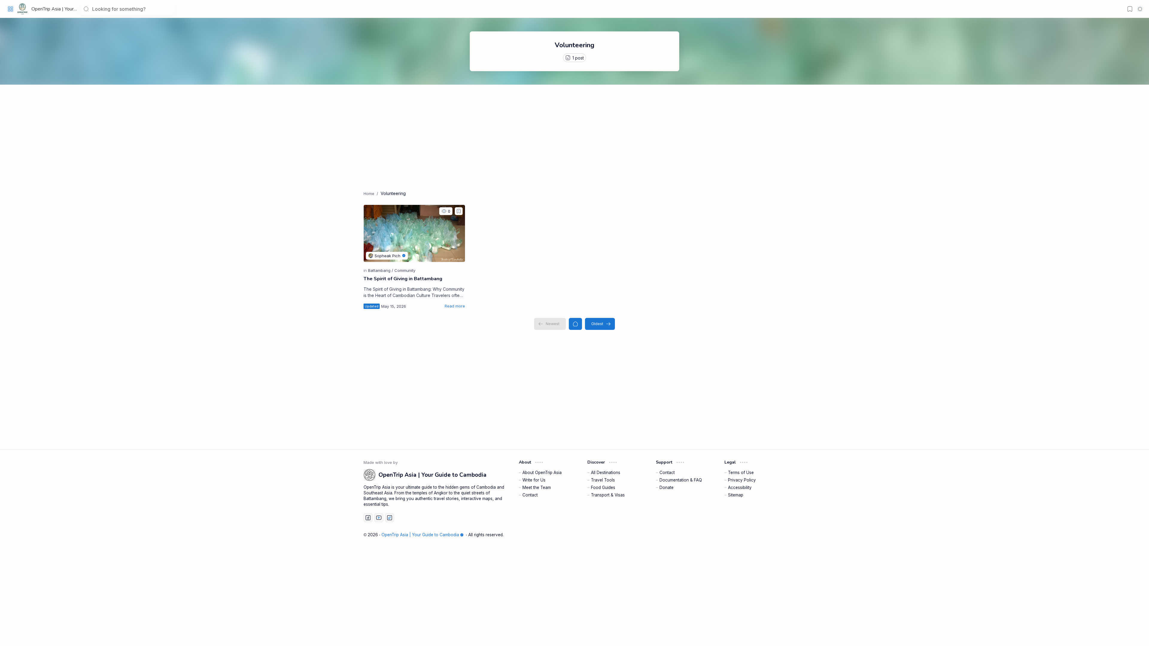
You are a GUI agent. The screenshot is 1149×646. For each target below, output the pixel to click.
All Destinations (605, 472)
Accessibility (740, 487)
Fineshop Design (769, 534)
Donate (666, 487)
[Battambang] (380, 270)
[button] (10, 8)
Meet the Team (536, 487)
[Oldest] (600, 324)
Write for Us (533, 480)
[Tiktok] (389, 517)
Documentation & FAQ (680, 480)
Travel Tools (603, 480)
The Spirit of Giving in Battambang (403, 278)
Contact (530, 495)
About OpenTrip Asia (542, 472)
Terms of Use (741, 472)
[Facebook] (368, 517)
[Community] (404, 270)
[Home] (575, 324)
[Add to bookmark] (459, 211)
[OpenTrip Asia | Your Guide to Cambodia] (22, 9)
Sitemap (735, 495)
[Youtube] (378, 517)
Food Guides (603, 487)
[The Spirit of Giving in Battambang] (414, 233)
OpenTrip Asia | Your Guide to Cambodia (72, 9)
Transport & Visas (608, 495)
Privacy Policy (742, 480)
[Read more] (455, 306)
